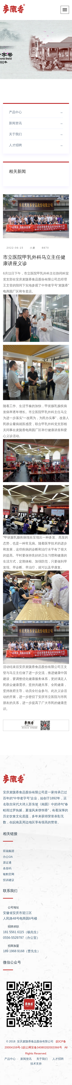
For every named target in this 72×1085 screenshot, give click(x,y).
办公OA (8, 856)
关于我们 (36, 134)
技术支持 (36, 1063)
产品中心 (36, 112)
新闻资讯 (36, 123)
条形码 (7, 868)
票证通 (7, 862)
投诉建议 (8, 880)
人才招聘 (36, 145)
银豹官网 (8, 874)
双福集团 (8, 851)
